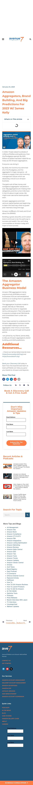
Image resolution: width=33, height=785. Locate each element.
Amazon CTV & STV (14, 536)
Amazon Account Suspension (13, 696)
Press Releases (12, 598)
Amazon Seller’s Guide (10, 718)
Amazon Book (12, 532)
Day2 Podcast (12, 571)
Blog (4, 713)
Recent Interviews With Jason (17, 600)
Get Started (6, 663)
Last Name (9, 431)
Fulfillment (10, 580)
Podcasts (10, 595)
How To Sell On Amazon (15, 589)
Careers (5, 724)
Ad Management (12, 527)
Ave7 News (11, 567)
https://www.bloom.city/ (11, 356)
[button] (30, 39)
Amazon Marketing (13, 545)
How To (9, 582)
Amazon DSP (6, 688)
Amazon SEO (11, 551)
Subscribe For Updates (16, 443)
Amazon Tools (12, 556)
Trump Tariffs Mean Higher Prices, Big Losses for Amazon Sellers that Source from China (19, 497)
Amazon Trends (12, 558)
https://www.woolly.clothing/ (12, 354)
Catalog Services (8, 691)
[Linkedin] (3, 668)
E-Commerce (11, 573)
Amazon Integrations (14, 540)
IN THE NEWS (11, 591)
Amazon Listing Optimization (17, 543)
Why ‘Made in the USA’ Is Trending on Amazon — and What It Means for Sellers (21, 486)
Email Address (10, 417)
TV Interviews (11, 602)
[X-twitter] (11, 668)
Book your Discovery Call (11, 363)
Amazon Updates (13, 560)
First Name (9, 424)
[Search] (27, 515)
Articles (9, 565)
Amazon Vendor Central (15, 562)
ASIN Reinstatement (9, 694)
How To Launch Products (15, 587)
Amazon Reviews (13, 547)
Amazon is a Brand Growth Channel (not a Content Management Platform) (21, 476)
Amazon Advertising (9, 685)
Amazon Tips (11, 554)
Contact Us (6, 660)
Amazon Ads (11, 529)
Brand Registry (12, 569)
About (4, 721)
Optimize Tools (12, 593)
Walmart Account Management (14, 683)
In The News (6, 710)
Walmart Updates (13, 606)
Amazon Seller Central (14, 549)
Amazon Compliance (14, 534)
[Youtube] (7, 668)
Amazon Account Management (13, 680)
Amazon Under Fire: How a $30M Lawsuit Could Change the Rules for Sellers (21, 466)
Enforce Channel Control (15, 576)
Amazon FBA (11, 538)
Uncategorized (12, 604)
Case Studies (7, 716)
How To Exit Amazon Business (17, 584)
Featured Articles (13, 578)
